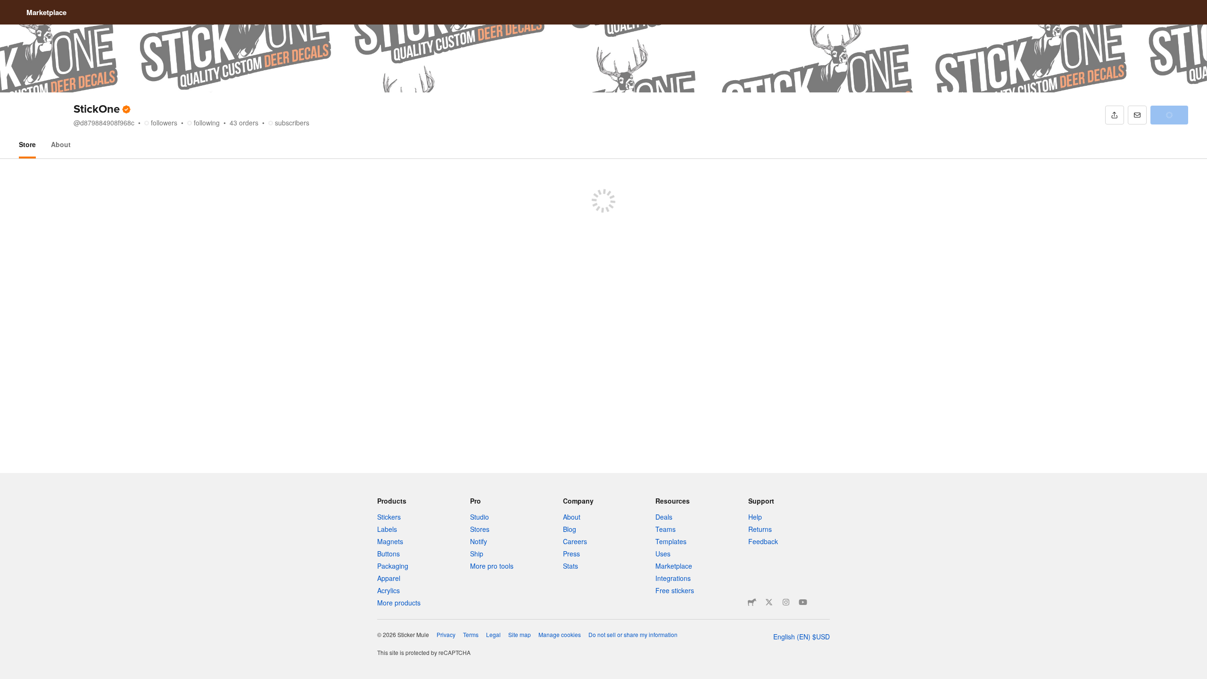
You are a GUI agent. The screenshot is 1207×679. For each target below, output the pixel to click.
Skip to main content (7, 7)
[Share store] (1114, 115)
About (61, 144)
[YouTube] (803, 602)
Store (27, 144)
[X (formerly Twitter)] (769, 602)
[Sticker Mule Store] (752, 602)
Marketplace (46, 12)
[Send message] (1137, 115)
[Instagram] (786, 602)
